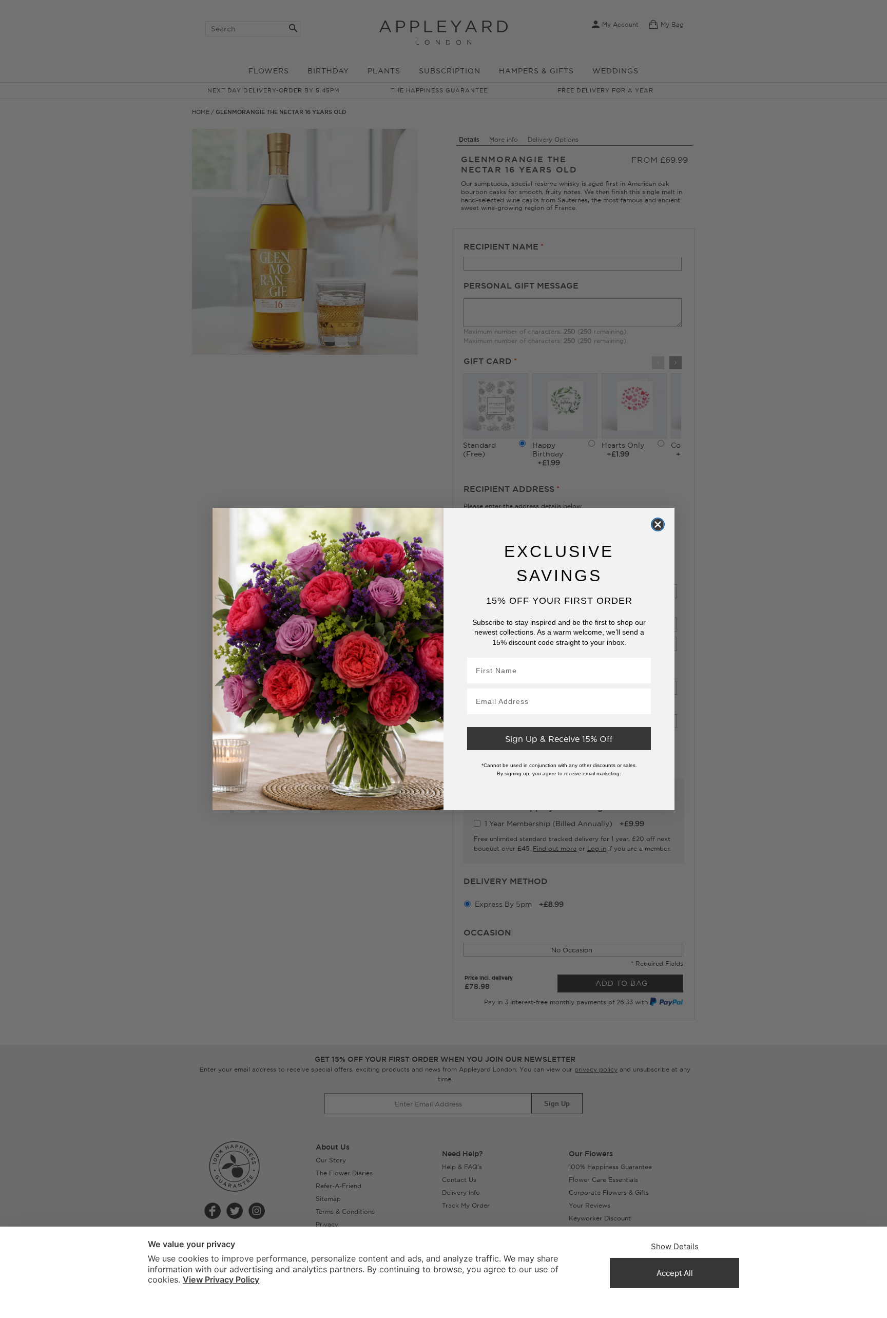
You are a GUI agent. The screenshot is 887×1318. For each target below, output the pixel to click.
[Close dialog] (657, 524)
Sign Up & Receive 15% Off (559, 739)
